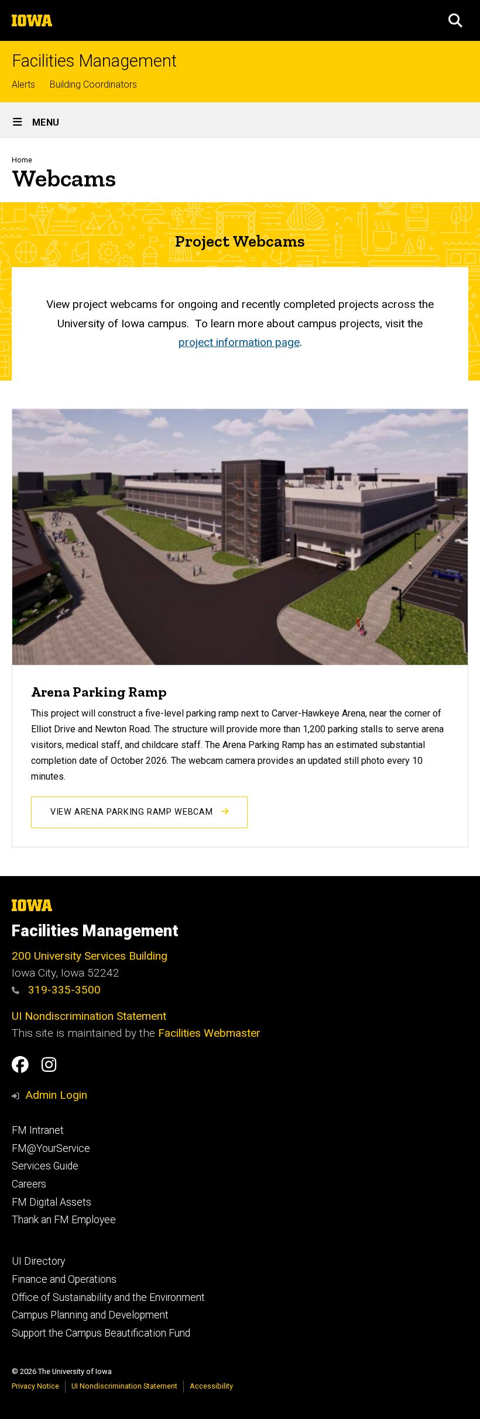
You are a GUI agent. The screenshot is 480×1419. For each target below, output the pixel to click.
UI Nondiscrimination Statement (89, 1016)
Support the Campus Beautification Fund (101, 1333)
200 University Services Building (89, 956)
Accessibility (211, 1386)
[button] (455, 20)
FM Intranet (38, 1130)
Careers (29, 1184)
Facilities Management (94, 61)
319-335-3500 (63, 989)
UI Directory (38, 1261)
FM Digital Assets (51, 1202)
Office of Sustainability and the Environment (108, 1297)
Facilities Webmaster (209, 1033)
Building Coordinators (93, 84)
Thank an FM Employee (64, 1220)
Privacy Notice (35, 1386)
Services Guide (45, 1166)
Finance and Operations (64, 1279)
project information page (239, 342)
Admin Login (56, 1095)
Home (22, 159)
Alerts (23, 84)
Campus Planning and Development (90, 1315)
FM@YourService (51, 1148)
